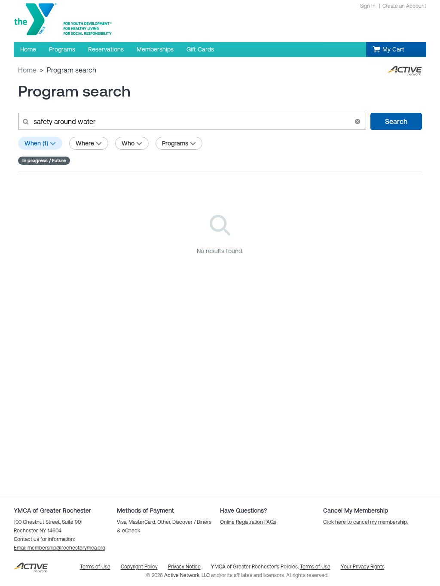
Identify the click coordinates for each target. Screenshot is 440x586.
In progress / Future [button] (44, 160)
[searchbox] (191, 121)
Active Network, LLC (187, 575)
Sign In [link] (368, 6)
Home (27, 70)
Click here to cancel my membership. (365, 522)
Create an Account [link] (404, 6)
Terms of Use (315, 567)
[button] (357, 121)
